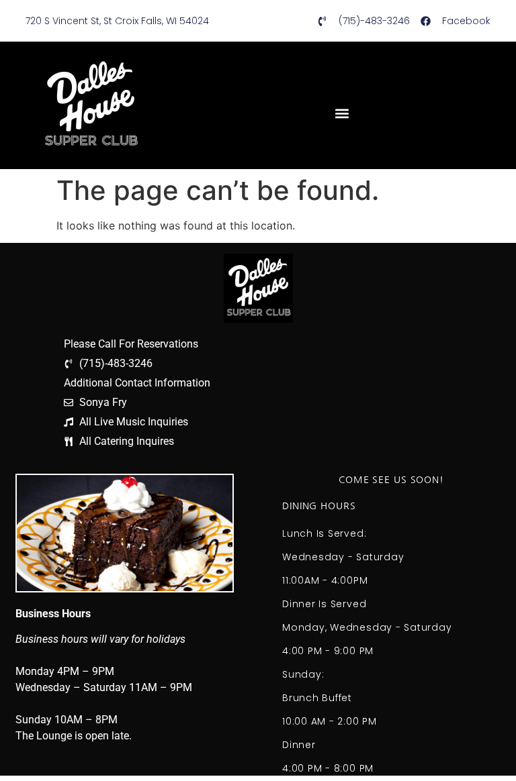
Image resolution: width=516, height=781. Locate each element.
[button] (342, 113)
